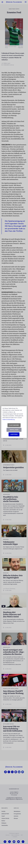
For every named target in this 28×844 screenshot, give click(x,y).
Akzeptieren (14, 434)
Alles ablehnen (14, 425)
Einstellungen (14, 430)
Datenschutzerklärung (8, 419)
